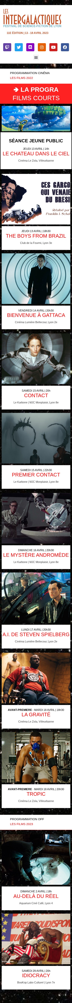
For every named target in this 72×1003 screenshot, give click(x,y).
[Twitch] (7, 47)
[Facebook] (65, 47)
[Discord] (30, 47)
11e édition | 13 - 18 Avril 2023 (27, 32)
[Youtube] (53, 47)
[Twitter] (19, 47)
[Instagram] (42, 47)
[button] (36, 57)
